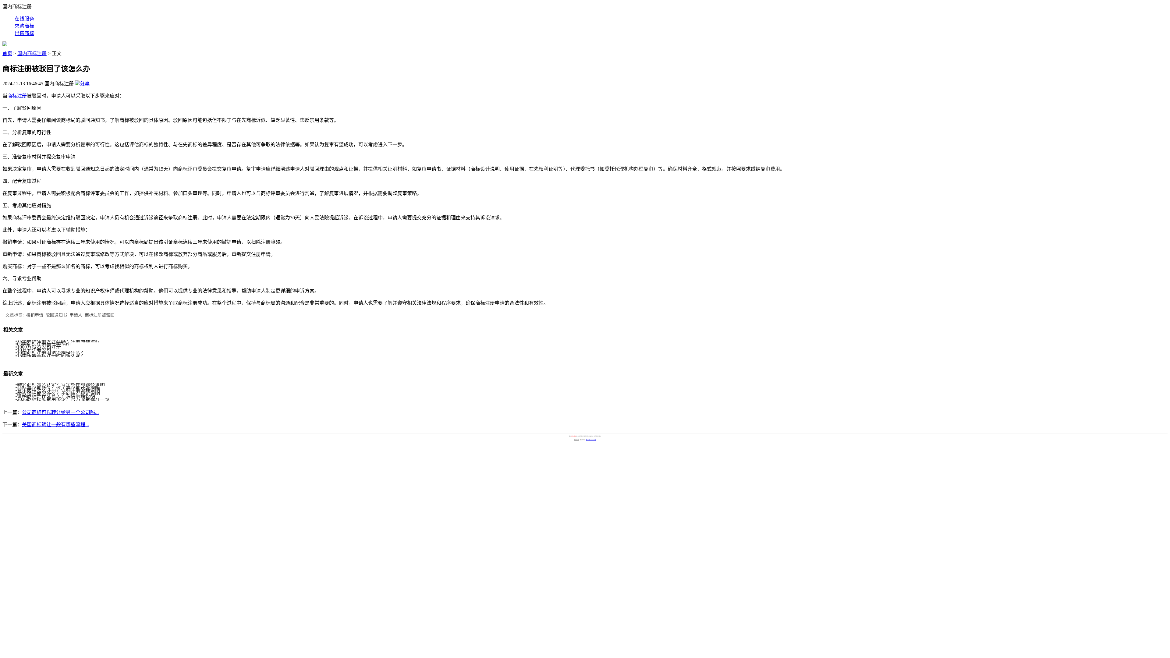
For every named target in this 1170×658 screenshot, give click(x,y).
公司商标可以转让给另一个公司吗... (60, 412)
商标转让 (573, 436)
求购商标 (24, 26)
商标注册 (17, 95)
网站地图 (576, 439)
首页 (7, 53)
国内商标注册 (32, 53)
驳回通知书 (56, 315)
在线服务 (24, 18)
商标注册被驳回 (100, 315)
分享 (85, 83)
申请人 (75, 315)
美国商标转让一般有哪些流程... (55, 424)
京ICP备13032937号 (591, 439)
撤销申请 (34, 315)
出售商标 (24, 33)
